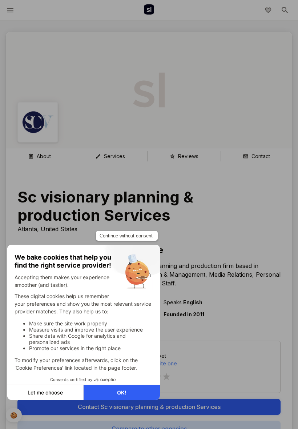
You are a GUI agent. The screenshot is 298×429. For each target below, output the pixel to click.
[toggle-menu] (10, 10)
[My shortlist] (268, 10)
